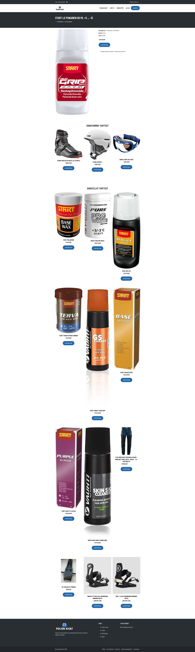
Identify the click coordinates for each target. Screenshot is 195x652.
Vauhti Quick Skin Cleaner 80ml (97, 540)
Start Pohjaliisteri (126, 372)
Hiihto (112, 8)
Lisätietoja (104, 45)
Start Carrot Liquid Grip (97, 411)
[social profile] (67, 2)
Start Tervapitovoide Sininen (68, 336)
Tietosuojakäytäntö (126, 649)
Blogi (128, 8)
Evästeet (117, 649)
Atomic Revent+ (97, 162)
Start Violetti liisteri (69, 511)
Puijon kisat (103, 8)
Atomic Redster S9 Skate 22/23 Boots (68, 161)
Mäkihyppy (120, 8)
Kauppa (135, 8)
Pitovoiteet (68, 22)
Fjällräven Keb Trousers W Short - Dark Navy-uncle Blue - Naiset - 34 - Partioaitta (126, 459)
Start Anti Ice (126, 271)
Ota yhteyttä (109, 649)
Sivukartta (136, 649)
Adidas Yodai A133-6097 (126, 159)
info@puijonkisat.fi (134, 2)
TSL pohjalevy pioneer (68, 587)
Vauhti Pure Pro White (97, 241)
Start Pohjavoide (68, 240)
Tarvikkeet (60, 22)
